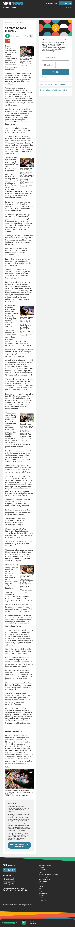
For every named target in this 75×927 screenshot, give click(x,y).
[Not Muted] (2, 923)
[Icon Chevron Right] (31, 778)
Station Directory (59, 84)
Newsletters (43, 882)
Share (8, 41)
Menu (7, 7)
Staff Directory (43, 893)
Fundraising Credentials (47, 877)
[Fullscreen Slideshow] (8, 773)
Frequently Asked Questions (48, 874)
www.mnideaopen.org (17, 763)
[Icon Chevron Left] (7, 778)
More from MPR (44, 879)
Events (41, 872)
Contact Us (42, 870)
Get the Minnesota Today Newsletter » (19, 845)
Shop (40, 891)
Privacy (41, 888)
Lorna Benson (9, 23)
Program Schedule (46, 84)
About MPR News (45, 865)
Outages (41, 884)
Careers (41, 867)
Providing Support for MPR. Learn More (53, 90)
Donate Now (66, 3)
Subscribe (55, 72)
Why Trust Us (43, 900)
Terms (44, 77)
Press (41, 886)
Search (14, 7)
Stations (41, 896)
